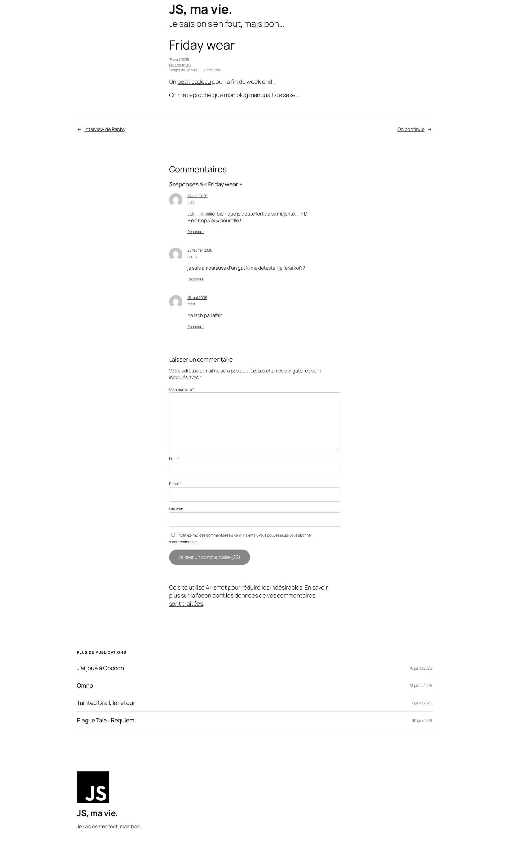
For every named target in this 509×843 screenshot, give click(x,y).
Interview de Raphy (105, 129)
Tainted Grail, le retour (106, 703)
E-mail (175, 483)
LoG (190, 202)
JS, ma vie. (200, 8)
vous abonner (300, 535)
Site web (176, 508)
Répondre (195, 231)
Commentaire (181, 389)
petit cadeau (194, 82)
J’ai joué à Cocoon (100, 668)
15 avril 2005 (197, 195)
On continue (410, 129)
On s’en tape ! (180, 64)
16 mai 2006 (197, 297)
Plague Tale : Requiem (105, 720)
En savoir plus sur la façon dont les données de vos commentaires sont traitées (248, 595)
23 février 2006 (200, 250)
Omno (85, 685)
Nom (174, 458)
